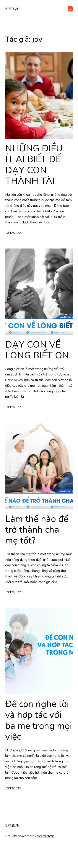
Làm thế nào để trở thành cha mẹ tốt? (36, 530)
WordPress (46, 836)
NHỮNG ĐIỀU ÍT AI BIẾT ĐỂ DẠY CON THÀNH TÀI (34, 165)
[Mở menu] (70, 8)
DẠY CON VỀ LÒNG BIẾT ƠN (37, 350)
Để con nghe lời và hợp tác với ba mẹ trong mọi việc (38, 720)
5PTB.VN (12, 8)
